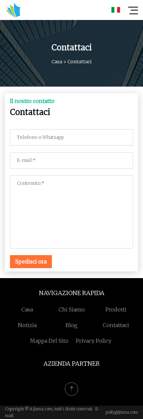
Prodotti (115, 309)
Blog (71, 325)
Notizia (27, 325)
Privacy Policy (93, 340)
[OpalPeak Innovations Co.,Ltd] (13, 10)
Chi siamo (72, 309)
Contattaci (116, 325)
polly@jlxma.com (122, 412)
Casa (57, 62)
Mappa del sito (49, 340)
